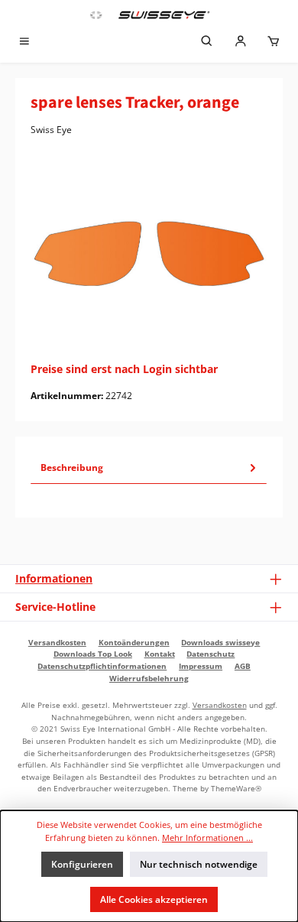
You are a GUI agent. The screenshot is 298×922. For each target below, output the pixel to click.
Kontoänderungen (134, 642)
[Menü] (24, 42)
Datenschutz (210, 653)
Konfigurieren (82, 864)
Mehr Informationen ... (207, 837)
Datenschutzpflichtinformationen (102, 666)
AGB (243, 666)
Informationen (53, 578)
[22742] (149, 254)
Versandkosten (57, 642)
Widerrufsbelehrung (149, 678)
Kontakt (159, 653)
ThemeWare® (236, 788)
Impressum (200, 666)
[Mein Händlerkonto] (241, 42)
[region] (149, 253)
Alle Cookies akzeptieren (154, 899)
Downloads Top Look (92, 653)
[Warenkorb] (273, 42)
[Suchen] (207, 42)
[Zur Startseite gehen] (149, 15)
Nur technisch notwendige (199, 864)
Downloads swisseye (220, 642)
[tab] (149, 468)
